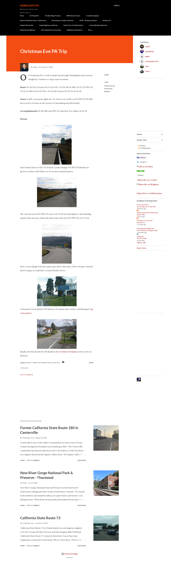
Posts (142, 145)
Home (22, 16)
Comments (145, 148)
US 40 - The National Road (88, 20)
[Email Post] (63, 363)
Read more (82, 460)
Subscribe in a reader (147, 180)
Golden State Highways (27, 30)
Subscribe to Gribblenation (149, 193)
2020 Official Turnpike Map (147, 230)
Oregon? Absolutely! (26, 25)
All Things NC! (34, 16)
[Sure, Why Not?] (141, 157)
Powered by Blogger (71, 554)
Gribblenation (29, 5)
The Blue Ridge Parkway (53, 16)
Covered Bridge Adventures (98, 25)
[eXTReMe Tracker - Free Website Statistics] (139, 380)
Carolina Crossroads (144, 220)
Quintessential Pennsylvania (147, 213)
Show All (141, 242)
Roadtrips (107, 91)
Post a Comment (26, 375)
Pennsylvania (108, 88)
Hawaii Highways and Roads (48, 25)
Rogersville (141, 215)
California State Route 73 (40, 518)
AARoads (140, 236)
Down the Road (142, 205)
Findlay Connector (109, 86)
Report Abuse (141, 248)
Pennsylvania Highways (145, 228)
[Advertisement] (53, 395)
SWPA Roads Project (73, 16)
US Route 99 (107, 20)
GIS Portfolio (142, 238)
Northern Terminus (68, 351)
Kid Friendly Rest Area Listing (51, 30)
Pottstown (141, 222)
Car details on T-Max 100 (146, 207)
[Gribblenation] (140, 171)
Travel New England (92, 16)
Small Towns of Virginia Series (73, 25)
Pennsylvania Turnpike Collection (63, 20)
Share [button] (106, 75)
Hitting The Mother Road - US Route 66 (33, 20)
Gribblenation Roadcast (74, 30)
